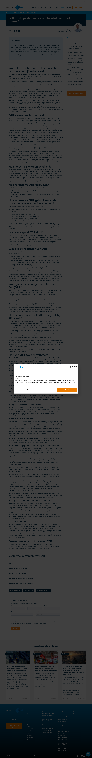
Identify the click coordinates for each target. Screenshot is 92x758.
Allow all (67, 389)
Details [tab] (46, 372)
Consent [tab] (24, 372)
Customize (45, 389)
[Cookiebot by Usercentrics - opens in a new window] (70, 367)
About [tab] (67, 372)
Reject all (25, 389)
